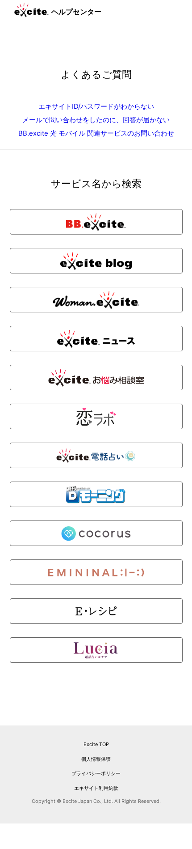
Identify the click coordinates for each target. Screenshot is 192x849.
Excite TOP (96, 744)
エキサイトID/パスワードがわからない (96, 106)
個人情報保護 (96, 759)
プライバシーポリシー (96, 773)
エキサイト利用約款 (96, 788)
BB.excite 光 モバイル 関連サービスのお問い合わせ (96, 133)
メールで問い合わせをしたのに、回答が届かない (96, 119)
